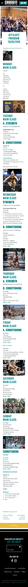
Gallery (23, 572)
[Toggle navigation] (2, 3)
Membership (8, 572)
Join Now (23, 3)
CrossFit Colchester (10, 568)
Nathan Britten (22, 582)
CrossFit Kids (21, 568)
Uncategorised (13, 511)
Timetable (16, 572)
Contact (15, 575)
